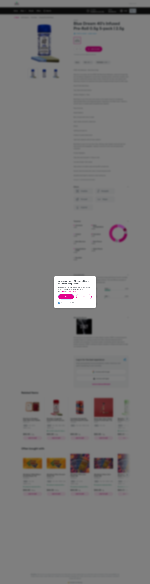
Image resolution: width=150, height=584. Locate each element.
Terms (63, 291)
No (84, 296)
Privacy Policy (72, 291)
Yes (66, 296)
